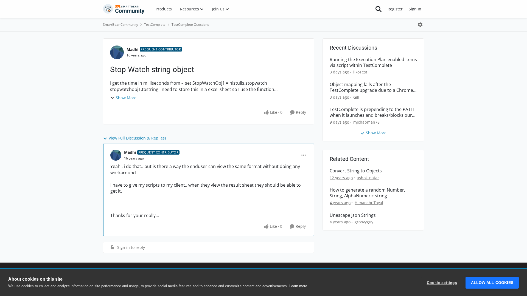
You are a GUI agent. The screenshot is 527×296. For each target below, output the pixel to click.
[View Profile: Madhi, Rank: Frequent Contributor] (117, 52)
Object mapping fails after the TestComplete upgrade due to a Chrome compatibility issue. (371, 87)
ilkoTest (360, 72)
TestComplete (155, 24)
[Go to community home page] (124, 9)
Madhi (132, 49)
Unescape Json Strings (353, 215)
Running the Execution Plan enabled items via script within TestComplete (373, 62)
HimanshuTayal (369, 202)
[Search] (378, 9)
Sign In (415, 9)
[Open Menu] (420, 25)
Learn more (298, 286)
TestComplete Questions (190, 24)
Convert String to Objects (356, 171)
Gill (356, 97)
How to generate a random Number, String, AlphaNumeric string (367, 193)
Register (395, 9)
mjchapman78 (366, 122)
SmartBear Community (120, 24)
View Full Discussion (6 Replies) (137, 138)
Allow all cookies (492, 283)
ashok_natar (368, 177)
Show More (126, 97)
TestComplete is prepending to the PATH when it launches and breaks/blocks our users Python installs (372, 112)
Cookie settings (442, 283)
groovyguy (364, 221)
